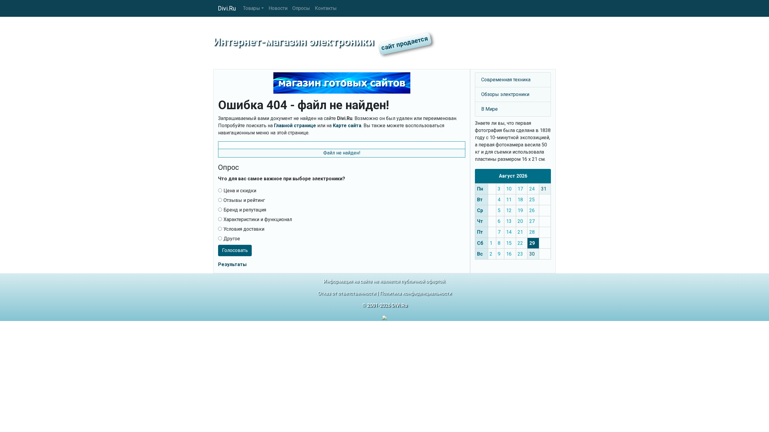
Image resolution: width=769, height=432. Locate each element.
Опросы (301, 8)
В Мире (489, 109)
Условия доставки (243, 229)
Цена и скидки (239, 191)
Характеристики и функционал (257, 219)
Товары (251, 8)
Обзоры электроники (505, 94)
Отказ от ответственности (347, 293)
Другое (231, 239)
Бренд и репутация (244, 210)
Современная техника (505, 79)
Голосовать (235, 250)
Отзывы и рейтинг (244, 200)
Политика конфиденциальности (415, 293)
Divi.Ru (227, 8)
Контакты (326, 8)
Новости (278, 8)
